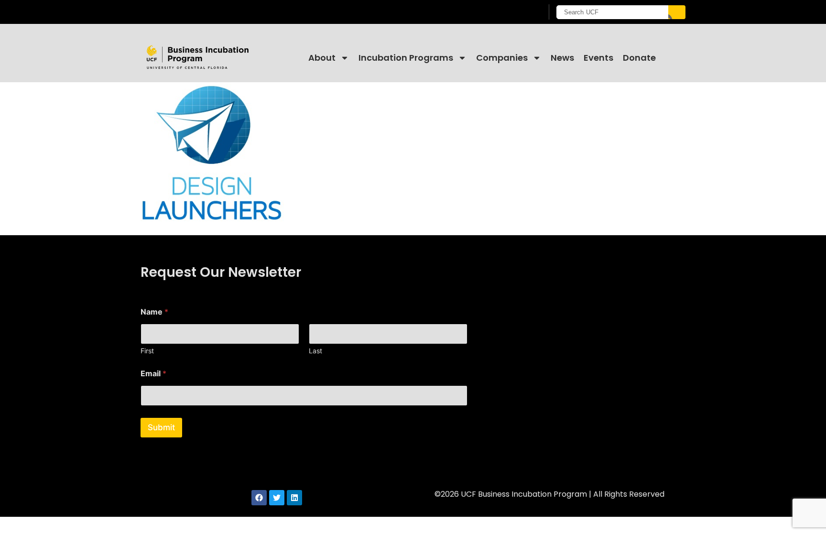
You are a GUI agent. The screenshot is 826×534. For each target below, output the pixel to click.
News (562, 58)
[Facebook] (259, 497)
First (147, 351)
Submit (161, 427)
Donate (639, 58)
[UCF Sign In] (512, 12)
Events (598, 58)
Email (153, 373)
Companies (502, 58)
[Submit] (676, 12)
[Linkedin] (294, 497)
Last (315, 351)
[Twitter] (276, 497)
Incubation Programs (406, 58)
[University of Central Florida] (217, 11)
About (322, 58)
